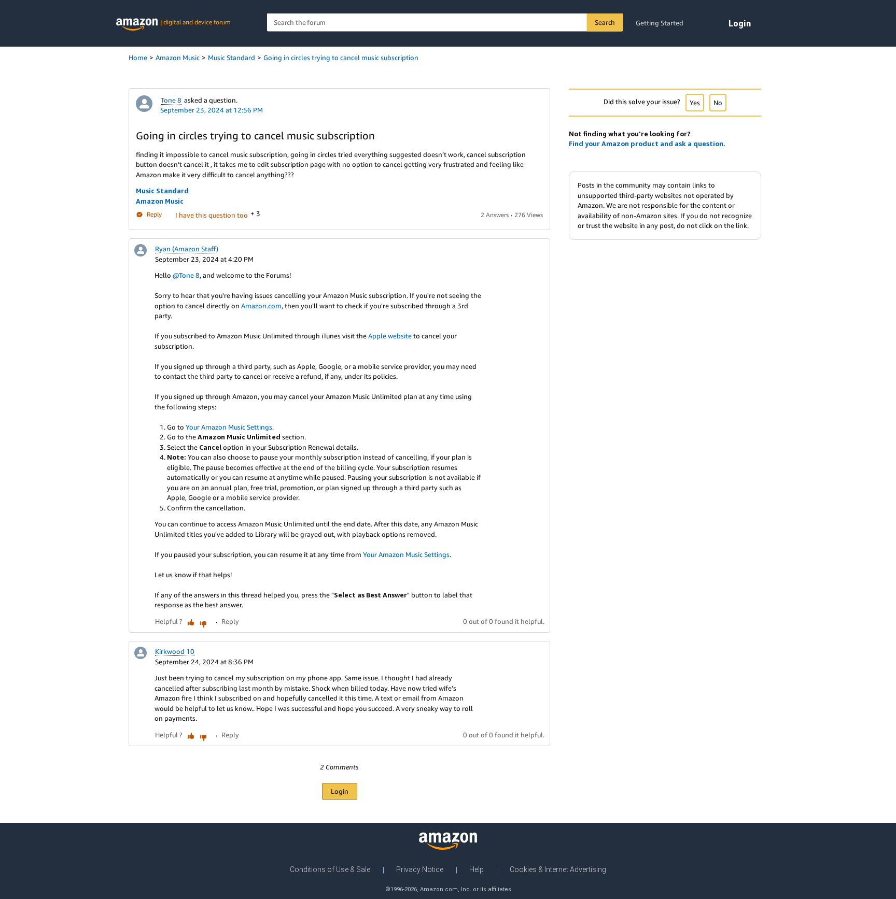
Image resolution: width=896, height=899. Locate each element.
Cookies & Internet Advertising (558, 869)
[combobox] (445, 22)
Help (476, 869)
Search (605, 22)
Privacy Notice (419, 869)
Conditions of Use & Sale (330, 869)
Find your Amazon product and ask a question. (647, 143)
